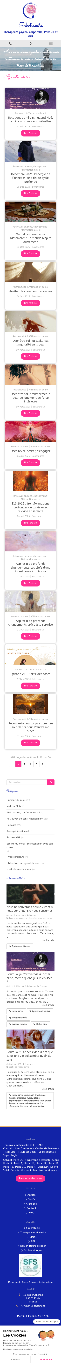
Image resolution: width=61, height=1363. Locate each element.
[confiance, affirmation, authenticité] (30, 272)
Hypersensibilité (16, 856)
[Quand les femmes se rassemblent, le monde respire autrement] (30, 212)
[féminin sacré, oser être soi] (30, 374)
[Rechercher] (50, 782)
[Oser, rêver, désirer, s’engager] (30, 431)
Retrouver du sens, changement (25, 818)
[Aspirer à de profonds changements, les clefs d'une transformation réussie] (30, 541)
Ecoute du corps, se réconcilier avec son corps (30, 845)
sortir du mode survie (19, 869)
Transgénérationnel (18, 831)
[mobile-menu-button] (51, 43)
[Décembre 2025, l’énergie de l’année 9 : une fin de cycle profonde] (30, 151)
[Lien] (30, 1266)
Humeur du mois (16, 800)
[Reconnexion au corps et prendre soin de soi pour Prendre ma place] (30, 704)
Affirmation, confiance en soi (23, 812)
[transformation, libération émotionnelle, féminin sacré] (30, 894)
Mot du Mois (14, 806)
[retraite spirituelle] (30, 1039)
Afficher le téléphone (33, 1305)
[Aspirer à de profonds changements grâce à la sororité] (30, 601)
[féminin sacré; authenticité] (30, 481)
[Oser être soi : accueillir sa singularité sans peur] (30, 321)
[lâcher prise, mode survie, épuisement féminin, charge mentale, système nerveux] (30, 961)
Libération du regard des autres (25, 863)
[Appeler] (10, 43)
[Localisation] (30, 43)
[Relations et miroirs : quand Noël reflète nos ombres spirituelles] (30, 98)
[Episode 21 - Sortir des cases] (30, 654)
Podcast (11, 825)
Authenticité (13, 837)
